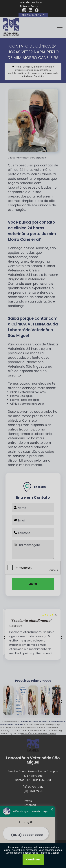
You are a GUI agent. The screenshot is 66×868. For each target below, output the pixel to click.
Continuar (33, 859)
